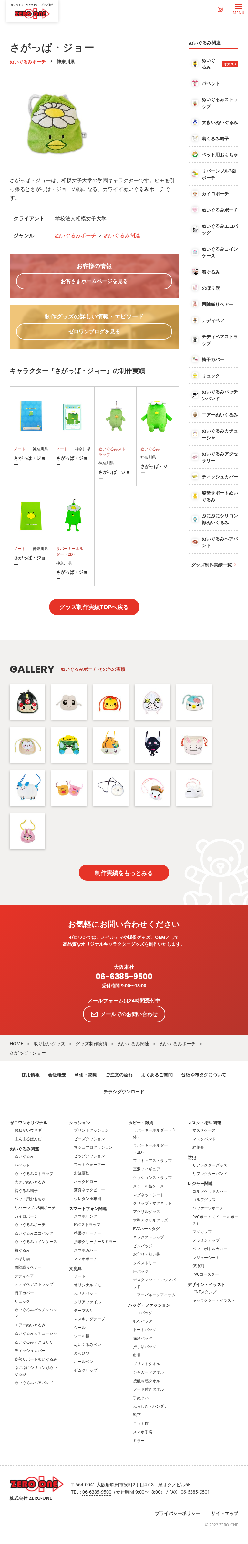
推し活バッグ (144, 1346)
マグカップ (202, 1231)
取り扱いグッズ (49, 1044)
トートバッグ (144, 1329)
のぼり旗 (22, 1258)
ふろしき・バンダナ (150, 1406)
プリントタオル (146, 1363)
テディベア (24, 1276)
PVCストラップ (87, 1224)
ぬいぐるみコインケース (36, 1241)
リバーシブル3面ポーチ (35, 1207)
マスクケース (204, 1130)
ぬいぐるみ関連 (122, 235)
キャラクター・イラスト (213, 1300)
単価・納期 (86, 1075)
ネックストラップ (148, 1237)
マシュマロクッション (93, 1147)
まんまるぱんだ (28, 1139)
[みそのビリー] (152, 702)
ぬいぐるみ (24, 1156)
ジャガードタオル (148, 1372)
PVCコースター (205, 1274)
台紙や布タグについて (203, 1075)
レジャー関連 (200, 1183)
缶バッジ (141, 1271)
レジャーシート (206, 1257)
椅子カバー (24, 1293)
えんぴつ (81, 1353)
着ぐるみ (22, 1250)
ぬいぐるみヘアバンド (34, 1382)
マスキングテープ (89, 1318)
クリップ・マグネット (152, 1203)
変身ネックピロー (89, 1190)
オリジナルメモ (87, 1285)
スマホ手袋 (142, 1432)
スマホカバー (85, 1250)
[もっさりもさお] (111, 788)
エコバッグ (142, 1312)
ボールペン (83, 1361)
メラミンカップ (206, 1240)
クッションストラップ (152, 1177)
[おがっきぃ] (152, 788)
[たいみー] (111, 702)
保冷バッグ (142, 1338)
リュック (22, 1301)
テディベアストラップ (34, 1284)
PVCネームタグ (146, 1228)
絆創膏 (198, 1147)
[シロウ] (69, 702)
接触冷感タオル (146, 1380)
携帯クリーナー (87, 1233)
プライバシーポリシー (177, 1513)
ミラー (139, 1440)
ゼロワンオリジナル (28, 1122)
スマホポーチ (85, 1258)
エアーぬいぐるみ (30, 1325)
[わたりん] (27, 702)
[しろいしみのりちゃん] (111, 745)
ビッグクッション (89, 1156)
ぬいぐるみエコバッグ (34, 1233)
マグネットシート (148, 1194)
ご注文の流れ (119, 1075)
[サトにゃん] (152, 745)
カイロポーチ (26, 1216)
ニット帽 (141, 1423)
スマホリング (85, 1216)
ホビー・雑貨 (140, 1122)
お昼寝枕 (81, 1173)
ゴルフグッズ (204, 1199)
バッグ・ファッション (149, 1305)
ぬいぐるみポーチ (28, 62)
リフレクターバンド (209, 1173)
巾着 (137, 1355)
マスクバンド (204, 1139)
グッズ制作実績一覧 (211, 565)
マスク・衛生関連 (204, 1122)
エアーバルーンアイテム (154, 1295)
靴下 (137, 1414)
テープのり (83, 1310)
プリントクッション (91, 1130)
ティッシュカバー (30, 1350)
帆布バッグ (142, 1321)
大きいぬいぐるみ (30, 1182)
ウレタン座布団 (87, 1198)
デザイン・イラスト (206, 1284)
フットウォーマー (89, 1164)
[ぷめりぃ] (27, 745)
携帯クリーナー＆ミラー (95, 1241)
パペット (22, 1165)
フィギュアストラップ (152, 1160)
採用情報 (31, 1075)
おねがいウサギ (28, 1130)
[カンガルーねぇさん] (194, 788)
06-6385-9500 (124, 976)
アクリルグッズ (146, 1211)
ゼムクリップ (85, 1370)
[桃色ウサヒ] (27, 831)
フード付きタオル (148, 1389)
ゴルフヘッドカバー (209, 1191)
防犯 (192, 1157)
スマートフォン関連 (88, 1208)
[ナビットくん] (194, 745)
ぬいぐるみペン (87, 1344)
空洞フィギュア (146, 1169)
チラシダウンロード (124, 1091)
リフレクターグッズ (209, 1165)
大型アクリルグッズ (150, 1220)
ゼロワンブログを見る (94, 331)
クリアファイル (87, 1302)
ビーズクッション (89, 1139)
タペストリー (144, 1263)
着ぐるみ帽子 (26, 1190)
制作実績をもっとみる (124, 872)
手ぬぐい (141, 1398)
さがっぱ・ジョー (28, 1053)
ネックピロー (85, 1181)
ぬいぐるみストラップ (34, 1173)
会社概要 (57, 1075)
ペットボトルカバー (209, 1248)
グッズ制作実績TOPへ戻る (94, 607)
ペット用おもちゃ (30, 1199)
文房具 (75, 1268)
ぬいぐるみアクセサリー (36, 1342)
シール (80, 1327)
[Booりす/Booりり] (69, 788)
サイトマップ (224, 1513)
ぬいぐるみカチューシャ (36, 1333)
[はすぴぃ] (194, 702)
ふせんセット (85, 1293)
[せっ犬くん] (27, 788)
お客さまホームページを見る (94, 281)
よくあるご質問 (157, 1075)
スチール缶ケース (148, 1186)
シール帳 (81, 1336)
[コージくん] (69, 745)
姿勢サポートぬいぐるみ (36, 1359)
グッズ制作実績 (91, 1044)
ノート (80, 1276)
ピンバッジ (142, 1246)
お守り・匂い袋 (146, 1254)
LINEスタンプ (204, 1292)
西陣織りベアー (28, 1267)
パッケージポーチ (207, 1208)
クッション (79, 1122)
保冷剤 (198, 1266)
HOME (16, 1044)
